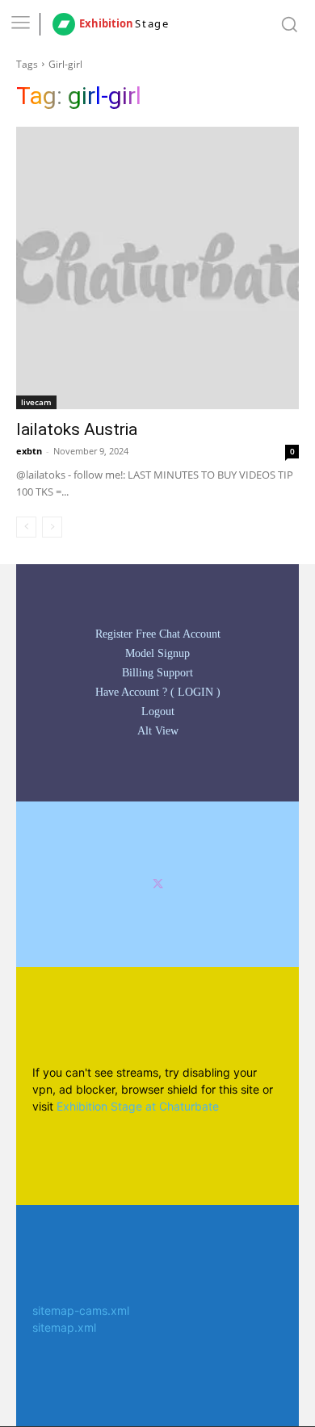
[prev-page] (26, 527)
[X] (158, 884)
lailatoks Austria (76, 429)
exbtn (29, 451)
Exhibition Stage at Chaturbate (138, 1106)
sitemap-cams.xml (80, 1310)
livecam (36, 402)
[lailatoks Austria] (157, 268)
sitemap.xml (64, 1327)
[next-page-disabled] (52, 527)
